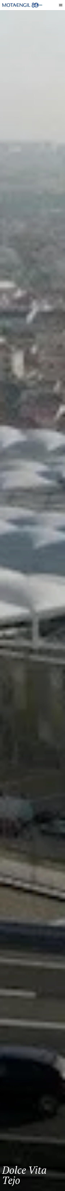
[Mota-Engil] (22, 5)
